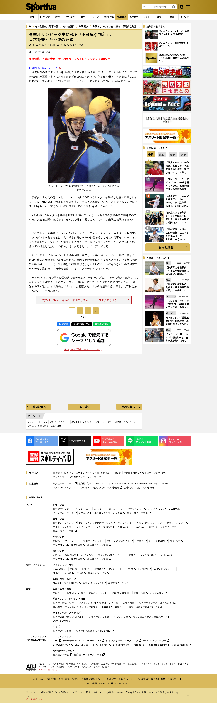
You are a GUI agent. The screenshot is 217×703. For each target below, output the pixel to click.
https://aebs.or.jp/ (48, 669)
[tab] (57, 17)
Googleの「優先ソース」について (82, 349)
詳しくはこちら (34, 699)
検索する (173, 7)
